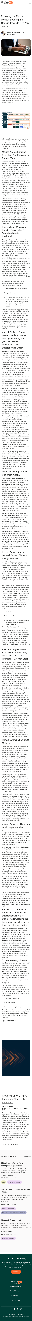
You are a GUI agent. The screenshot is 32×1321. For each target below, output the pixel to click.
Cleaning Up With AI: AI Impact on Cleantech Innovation (14, 1099)
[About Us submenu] (19, 1300)
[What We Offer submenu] (21, 1286)
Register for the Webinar (10, 1144)
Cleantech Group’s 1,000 (11, 1220)
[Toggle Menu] (30, 3)
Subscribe (16, 1272)
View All (26, 1156)
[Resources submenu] (20, 1295)
